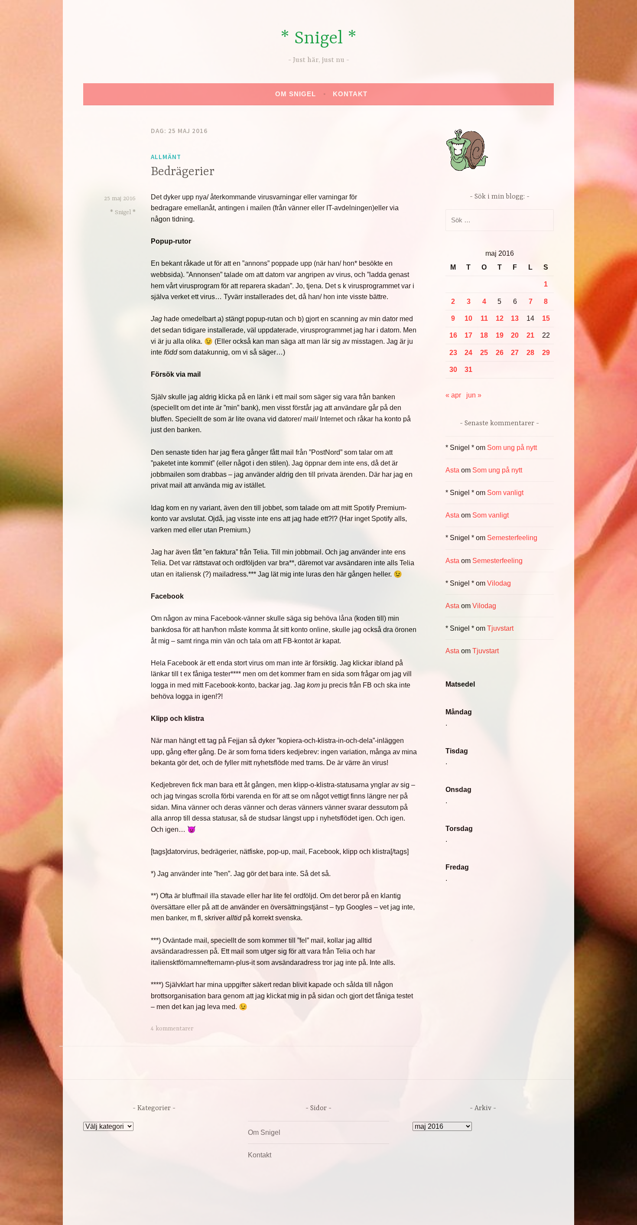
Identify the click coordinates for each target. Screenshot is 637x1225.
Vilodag (499, 583)
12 (500, 318)
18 (484, 335)
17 (468, 335)
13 (515, 318)
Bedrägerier (182, 172)
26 (500, 352)
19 (500, 335)
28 (530, 352)
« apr (453, 395)
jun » (473, 395)
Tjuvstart (500, 628)
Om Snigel (295, 94)
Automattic (399, 1209)
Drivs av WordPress (254, 1209)
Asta (452, 470)
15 (546, 318)
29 (546, 352)
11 (484, 318)
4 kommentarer (172, 1028)
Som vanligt (505, 492)
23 (453, 352)
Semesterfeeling (512, 537)
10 (468, 318)
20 (515, 335)
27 (515, 352)
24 (468, 352)
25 (484, 352)
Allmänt (166, 157)
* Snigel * (318, 39)
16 (453, 335)
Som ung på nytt (512, 447)
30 (453, 369)
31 (468, 369)
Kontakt (350, 94)
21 (530, 335)
